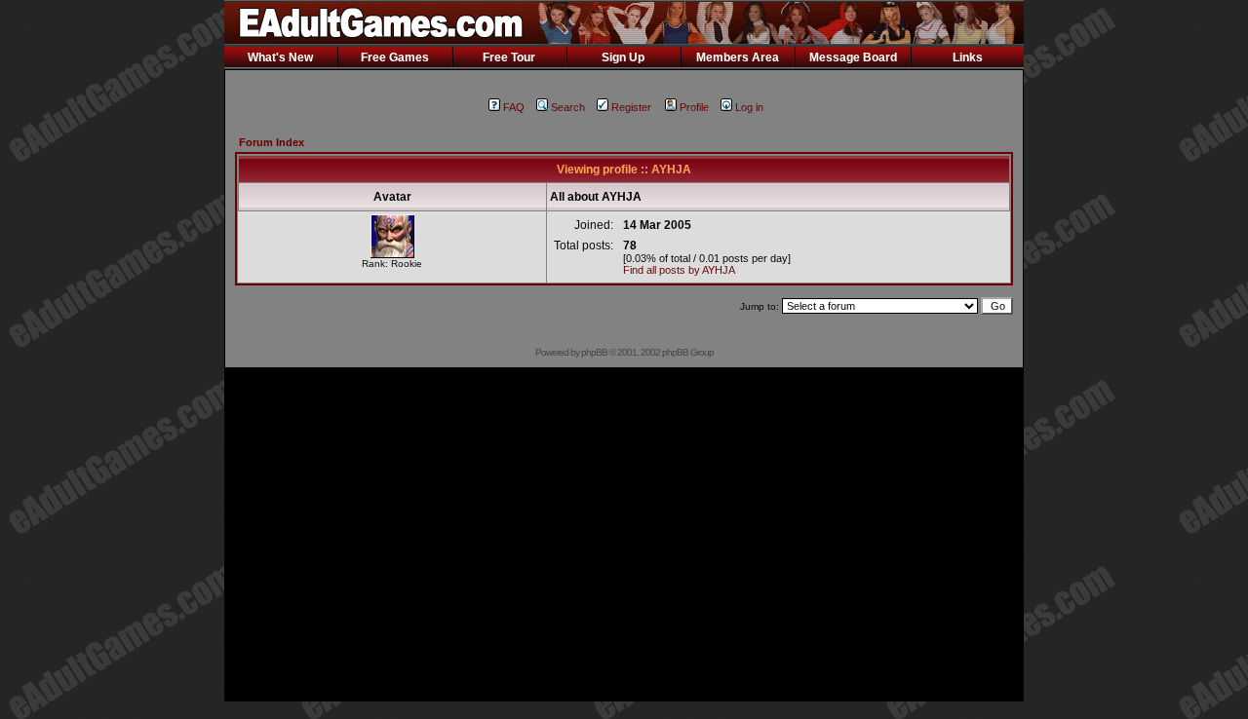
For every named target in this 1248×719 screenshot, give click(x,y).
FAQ (514, 107)
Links (968, 57)
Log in (749, 107)
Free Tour (509, 57)
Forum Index (271, 142)
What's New (280, 57)
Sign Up (623, 57)
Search (568, 107)
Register (631, 107)
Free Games (395, 57)
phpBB (594, 352)
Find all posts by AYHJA (679, 270)
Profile (694, 107)
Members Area (737, 57)
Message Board (853, 57)
